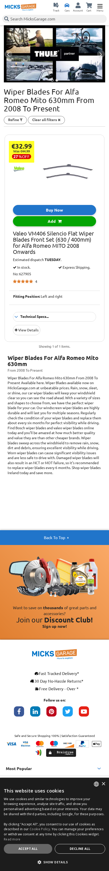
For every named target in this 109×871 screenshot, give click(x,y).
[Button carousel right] (101, 54)
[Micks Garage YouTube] (87, 714)
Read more (12, 839)
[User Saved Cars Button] (67, 5)
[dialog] (54, 824)
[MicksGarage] (20, 7)
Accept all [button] (28, 849)
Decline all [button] (80, 849)
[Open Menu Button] (100, 5)
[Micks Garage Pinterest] (54, 714)
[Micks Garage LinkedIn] (38, 714)
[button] (54, 862)
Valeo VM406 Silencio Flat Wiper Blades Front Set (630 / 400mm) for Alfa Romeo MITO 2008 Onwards (53, 242)
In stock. (23, 267)
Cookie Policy (40, 829)
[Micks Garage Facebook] (22, 714)
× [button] (103, 784)
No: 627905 (22, 274)
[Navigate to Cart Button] (89, 5)
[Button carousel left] (8, 54)
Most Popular (19, 768)
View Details (28, 330)
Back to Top (54, 537)
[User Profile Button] (78, 5)
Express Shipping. (76, 267)
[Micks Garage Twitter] (71, 714)
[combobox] (96, 784)
